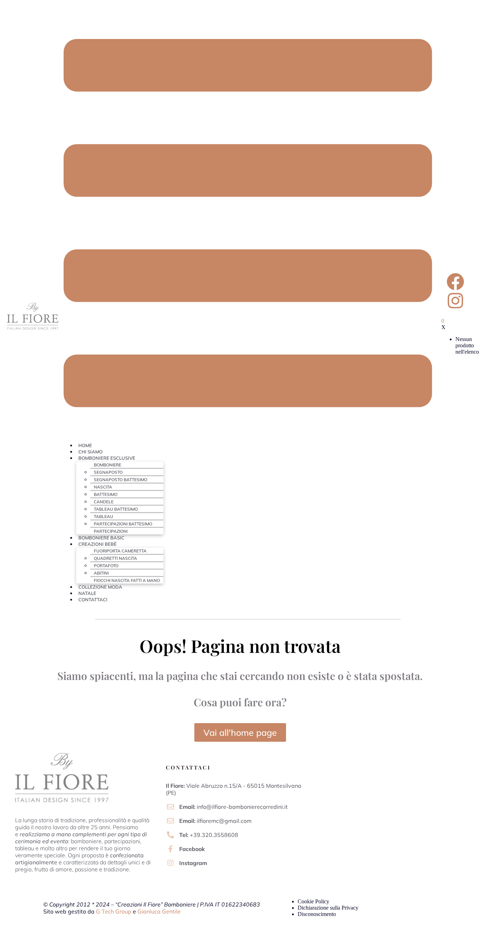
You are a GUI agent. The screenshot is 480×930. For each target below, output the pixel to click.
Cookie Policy (313, 901)
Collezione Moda (100, 587)
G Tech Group (113, 911)
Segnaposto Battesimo (120, 479)
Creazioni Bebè (97, 544)
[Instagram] (455, 300)
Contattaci (93, 599)
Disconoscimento (317, 914)
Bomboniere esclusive (106, 458)
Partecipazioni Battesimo (123, 523)
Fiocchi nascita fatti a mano (127, 580)
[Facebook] (455, 281)
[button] (248, 224)
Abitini (101, 573)
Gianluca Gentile (159, 911)
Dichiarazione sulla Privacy (328, 908)
